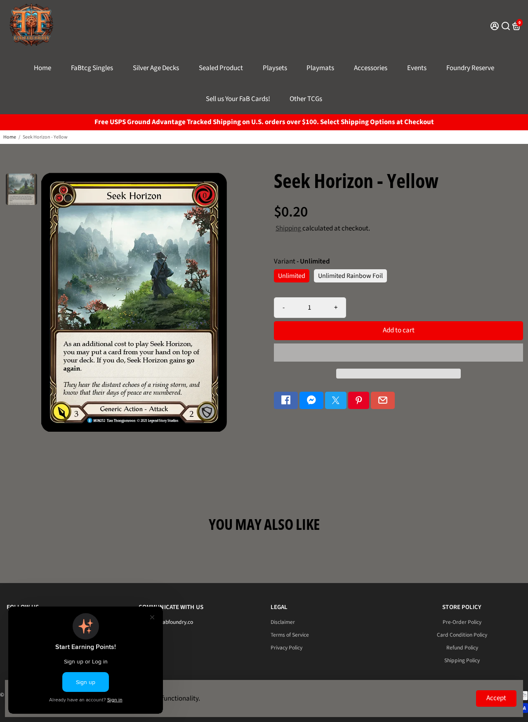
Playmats (320, 68)
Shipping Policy (462, 660)
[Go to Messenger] (311, 400)
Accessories (370, 68)
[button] (398, 352)
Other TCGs (306, 99)
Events (417, 68)
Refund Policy (462, 647)
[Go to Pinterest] (359, 400)
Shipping (289, 228)
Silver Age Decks (156, 68)
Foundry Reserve (470, 68)
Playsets (275, 68)
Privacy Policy (286, 647)
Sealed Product (221, 68)
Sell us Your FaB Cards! (238, 99)
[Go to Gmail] (383, 400)
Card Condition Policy (462, 635)
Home (42, 68)
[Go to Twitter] (335, 400)
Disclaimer (283, 622)
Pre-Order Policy (462, 622)
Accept (496, 698)
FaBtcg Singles (92, 68)
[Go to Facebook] (286, 400)
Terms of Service (290, 635)
